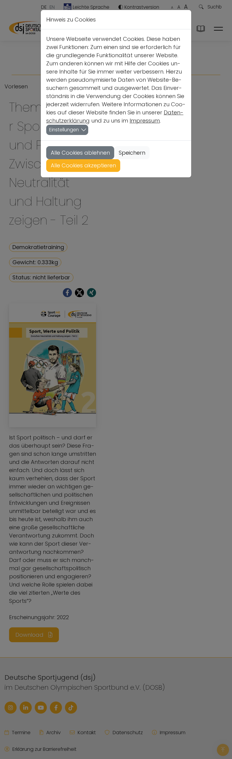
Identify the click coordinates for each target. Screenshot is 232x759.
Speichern (132, 152)
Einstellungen (64, 129)
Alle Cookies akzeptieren (83, 165)
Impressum (145, 120)
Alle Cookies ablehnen (80, 152)
